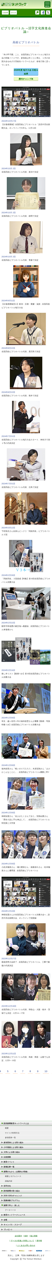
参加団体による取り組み (13, 1142)
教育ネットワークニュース (14, 1215)
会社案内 (18, 1236)
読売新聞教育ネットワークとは (16, 1123)
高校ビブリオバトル (26, 42)
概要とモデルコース (13, 1176)
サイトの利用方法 (12, 1133)
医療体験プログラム (12, 1200)
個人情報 (33, 1236)
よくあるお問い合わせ (26, 1245)
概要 (7, 1128)
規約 (26, 1236)
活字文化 (13, 12)
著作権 (39, 1241)
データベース (10, 1210)
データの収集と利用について (22, 1241)
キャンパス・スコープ (13, 1225)
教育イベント (9, 1162)
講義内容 (8, 1181)
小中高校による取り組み (13, 1147)
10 (46, 1071)
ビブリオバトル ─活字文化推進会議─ (26, 30)
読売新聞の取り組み (12, 1191)
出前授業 (5, 12)
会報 (5, 1220)
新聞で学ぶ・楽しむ (12, 1205)
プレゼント (8, 1229)
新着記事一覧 (9, 1167)
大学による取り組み (12, 1152)
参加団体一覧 (10, 1138)
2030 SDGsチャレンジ (13, 1196)
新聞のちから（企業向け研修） (16, 1172)
